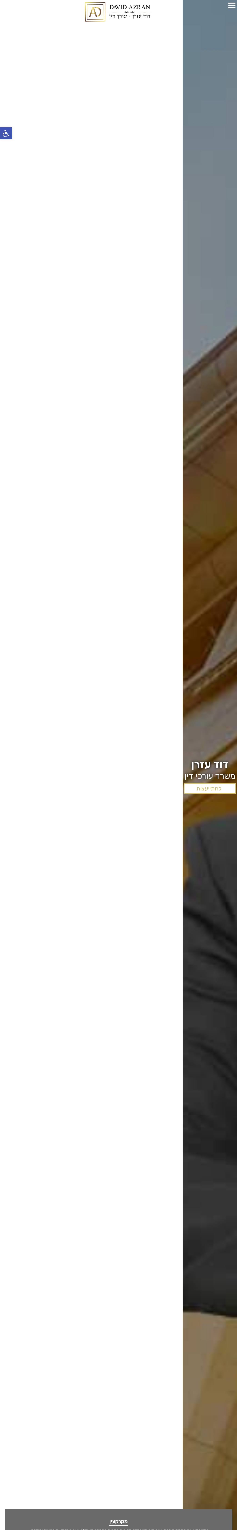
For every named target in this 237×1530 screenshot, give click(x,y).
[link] (6, 133)
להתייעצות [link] (208, 788)
